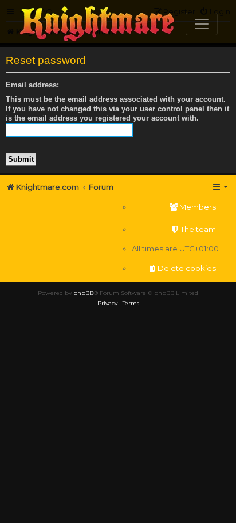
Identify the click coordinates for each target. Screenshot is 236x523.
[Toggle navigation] (202, 24)
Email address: (32, 85)
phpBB (83, 293)
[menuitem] (175, 207)
